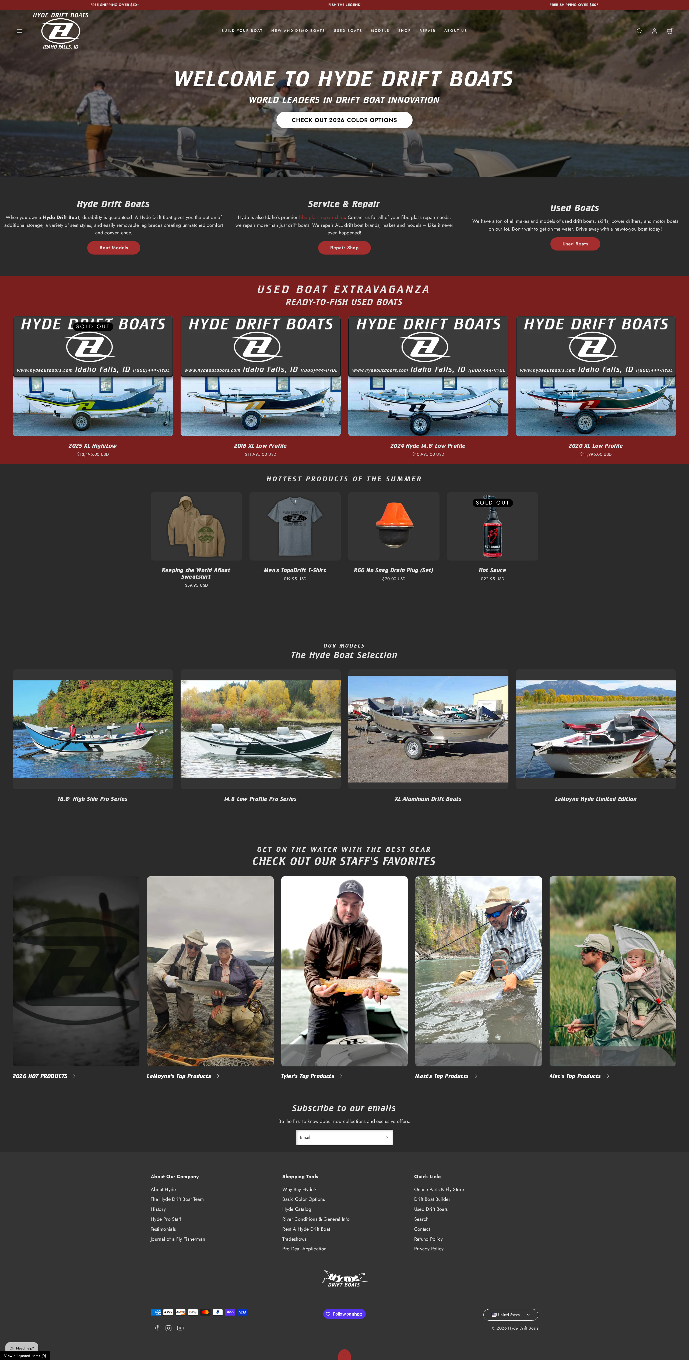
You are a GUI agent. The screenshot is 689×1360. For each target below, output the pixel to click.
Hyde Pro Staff (166, 1219)
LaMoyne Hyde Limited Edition (428, 798)
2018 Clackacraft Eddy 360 (428, 445)
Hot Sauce (492, 570)
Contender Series (596, 798)
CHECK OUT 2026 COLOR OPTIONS (345, 120)
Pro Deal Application (304, 1248)
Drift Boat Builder (432, 1199)
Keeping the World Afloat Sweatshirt (196, 573)
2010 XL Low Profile (260, 445)
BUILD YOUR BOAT (242, 30)
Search (421, 1219)
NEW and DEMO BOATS (298, 30)
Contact (422, 1229)
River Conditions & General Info (316, 1219)
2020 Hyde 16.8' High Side (93, 445)
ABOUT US (455, 30)
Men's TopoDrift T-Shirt (295, 570)
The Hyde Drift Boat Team (177, 1199)
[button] (19, 31)
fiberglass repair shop (322, 217)
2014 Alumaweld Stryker (596, 445)
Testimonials (163, 1229)
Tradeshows (294, 1239)
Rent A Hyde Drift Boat (306, 1229)
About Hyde (163, 1189)
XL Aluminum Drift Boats (260, 798)
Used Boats (575, 244)
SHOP (404, 30)
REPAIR (428, 30)
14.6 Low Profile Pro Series (93, 798)
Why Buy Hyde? (299, 1189)
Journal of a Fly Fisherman (178, 1239)
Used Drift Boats (431, 1209)
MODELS (380, 30)
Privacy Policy (429, 1248)
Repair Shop (344, 247)
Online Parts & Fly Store (439, 1189)
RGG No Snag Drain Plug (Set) (394, 570)
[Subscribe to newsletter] (387, 1137)
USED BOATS (348, 30)
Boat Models (114, 247)
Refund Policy (428, 1239)
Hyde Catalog (296, 1209)
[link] (654, 31)
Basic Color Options (303, 1199)
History (158, 1209)
